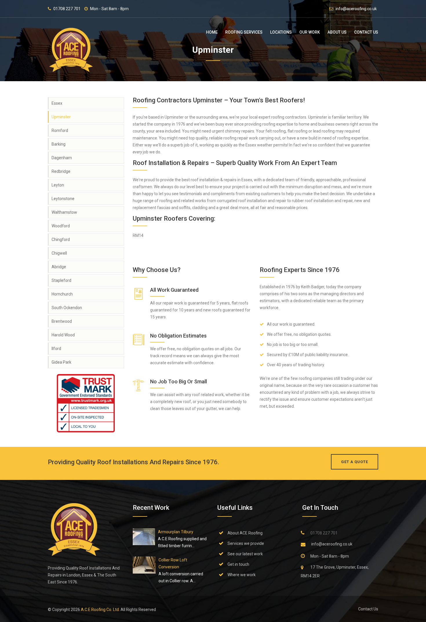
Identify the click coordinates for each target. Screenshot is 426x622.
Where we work (241, 574)
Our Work (309, 32)
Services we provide (245, 543)
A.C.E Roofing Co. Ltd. (101, 609)
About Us (337, 32)
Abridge (59, 266)
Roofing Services (244, 32)
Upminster (61, 117)
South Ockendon (67, 307)
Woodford (61, 226)
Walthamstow (64, 212)
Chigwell (59, 253)
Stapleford (61, 280)
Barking (58, 144)
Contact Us (366, 32)
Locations (281, 32)
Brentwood (62, 321)
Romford (60, 130)
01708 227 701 (67, 8)
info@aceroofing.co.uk (356, 8)
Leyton (58, 185)
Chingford (61, 239)
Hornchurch (62, 294)
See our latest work (245, 554)
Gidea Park (61, 362)
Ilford (56, 348)
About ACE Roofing (245, 533)
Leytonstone (63, 198)
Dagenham (62, 157)
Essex (57, 103)
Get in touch (238, 564)
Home (212, 32)
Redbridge (61, 171)
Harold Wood (63, 335)
